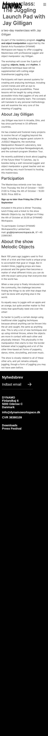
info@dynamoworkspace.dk (21, 412)
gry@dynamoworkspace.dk (20, 232)
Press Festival (11, 428)
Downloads (9, 425)
